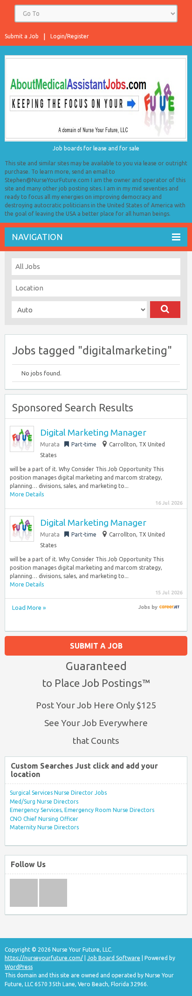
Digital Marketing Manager (93, 432)
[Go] (165, 309)
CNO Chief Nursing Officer (44, 819)
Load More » (29, 607)
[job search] (169, 607)
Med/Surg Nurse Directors (44, 801)
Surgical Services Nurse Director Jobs (58, 793)
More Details (27, 494)
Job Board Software (113, 958)
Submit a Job (22, 36)
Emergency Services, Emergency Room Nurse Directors (82, 810)
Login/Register (69, 36)
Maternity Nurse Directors (44, 827)
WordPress (19, 967)
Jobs (144, 607)
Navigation (37, 236)
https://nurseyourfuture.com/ (44, 958)
